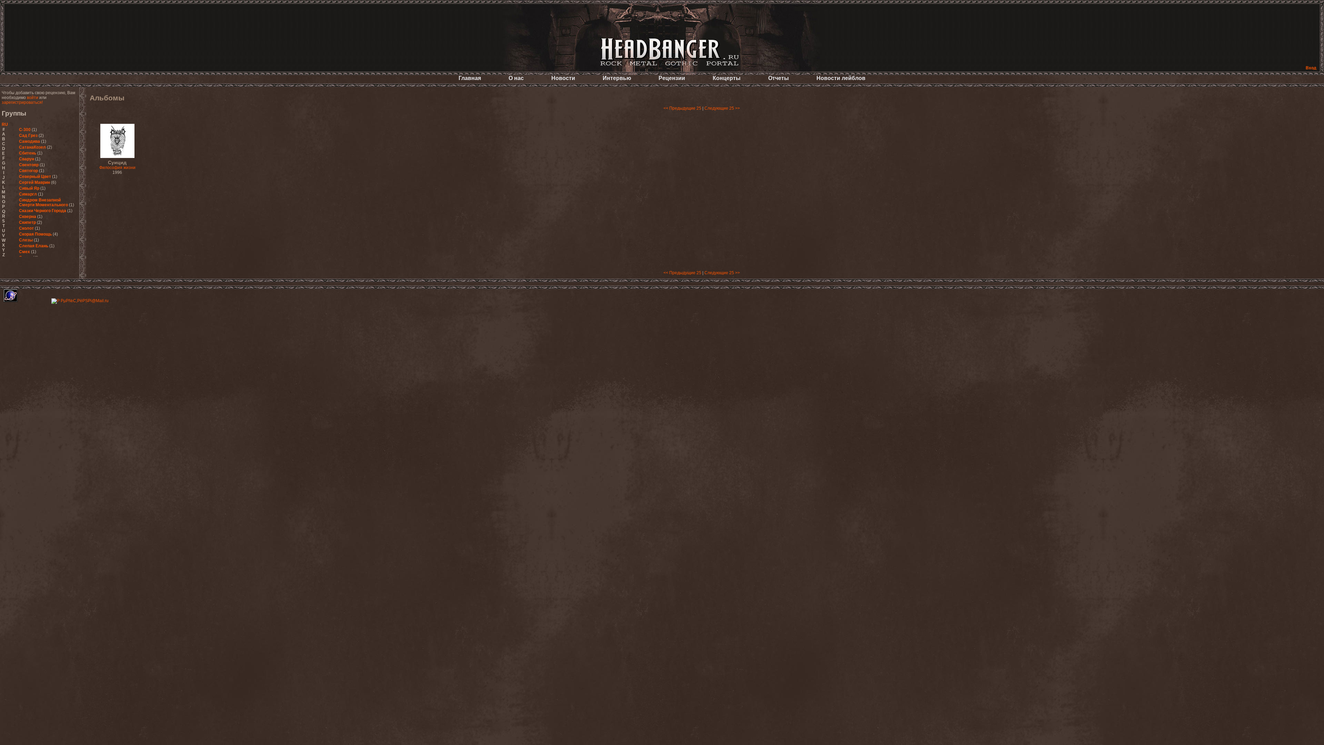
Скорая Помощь (35, 234)
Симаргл (28, 194)
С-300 (25, 129)
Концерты (727, 78)
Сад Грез (28, 135)
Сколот (26, 228)
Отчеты (778, 78)
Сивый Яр (29, 188)
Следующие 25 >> (722, 108)
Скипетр (27, 222)
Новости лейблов (840, 78)
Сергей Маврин (34, 182)
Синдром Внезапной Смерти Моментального (43, 202)
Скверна (27, 216)
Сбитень (27, 153)
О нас (516, 78)
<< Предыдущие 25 (682, 108)
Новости (563, 78)
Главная (470, 78)
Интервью (617, 78)
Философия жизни (117, 165)
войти (32, 97)
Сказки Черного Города (42, 210)
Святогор (28, 170)
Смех (24, 251)
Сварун (26, 159)
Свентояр (29, 164)
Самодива (29, 141)
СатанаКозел (32, 147)
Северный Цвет (35, 176)
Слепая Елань (33, 246)
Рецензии (672, 78)
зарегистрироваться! (22, 102)
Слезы (26, 240)
